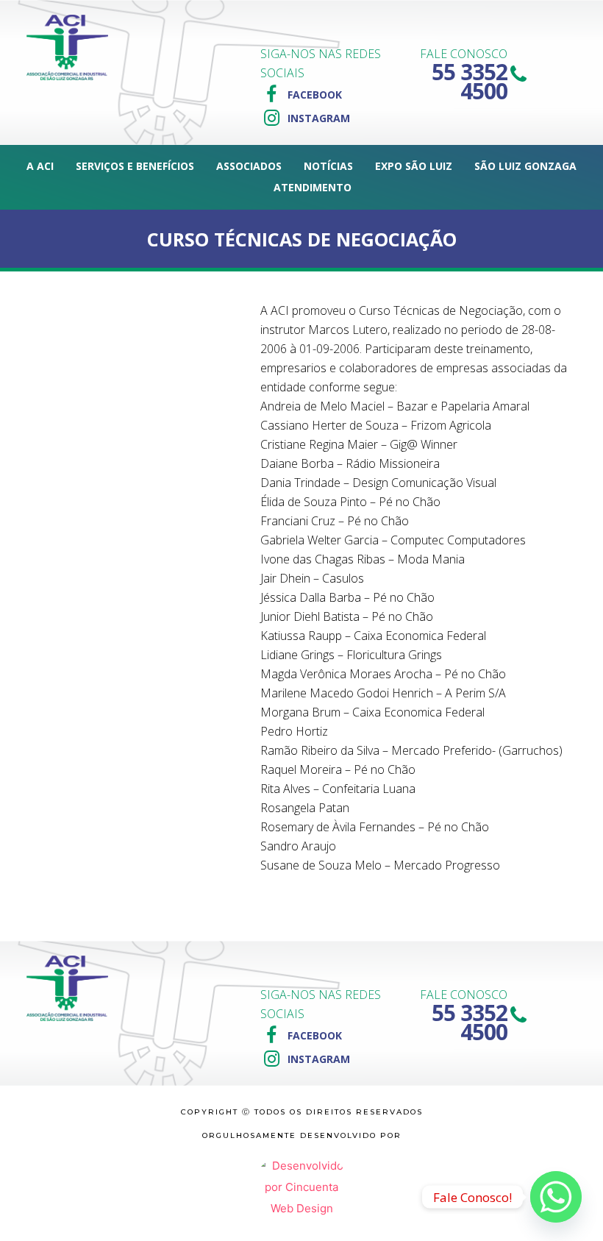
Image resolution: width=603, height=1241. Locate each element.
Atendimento (313, 187)
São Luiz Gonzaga (525, 166)
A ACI (40, 166)
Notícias (328, 166)
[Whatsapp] (556, 1197)
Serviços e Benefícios (135, 166)
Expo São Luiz (413, 166)
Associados (249, 166)
